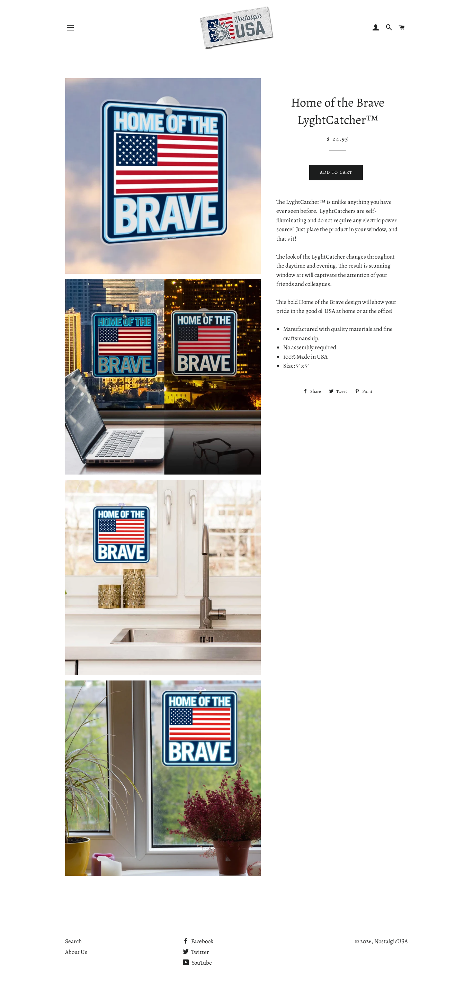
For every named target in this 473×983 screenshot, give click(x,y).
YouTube (201, 963)
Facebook (201, 941)
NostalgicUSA (391, 941)
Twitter (199, 952)
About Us (76, 952)
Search (73, 941)
